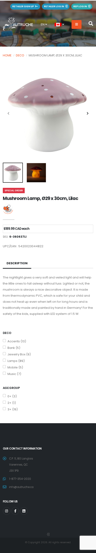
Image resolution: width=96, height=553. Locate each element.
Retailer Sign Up (23, 6)
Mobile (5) (15, 367)
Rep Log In (80, 6)
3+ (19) (12, 409)
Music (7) (14, 374)
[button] (59, 24)
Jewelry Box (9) (19, 354)
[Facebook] (15, 511)
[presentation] (8, 113)
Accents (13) (16, 341)
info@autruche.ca (21, 487)
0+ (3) (12, 396)
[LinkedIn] (24, 511)
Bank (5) (13, 348)
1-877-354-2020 (20, 479)
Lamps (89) (16, 361)
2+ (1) (11, 403)
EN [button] (43, 24)
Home (7, 55)
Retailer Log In (54, 6)
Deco (20, 55)
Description (17, 263)
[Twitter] (6, 511)
